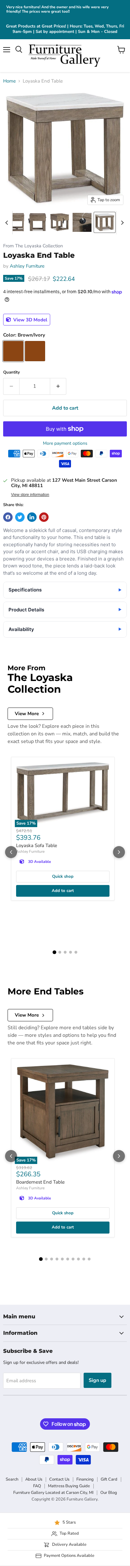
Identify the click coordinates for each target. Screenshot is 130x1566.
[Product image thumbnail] (16, 222)
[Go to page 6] (67, 1259)
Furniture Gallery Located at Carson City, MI (53, 1492)
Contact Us (59, 1479)
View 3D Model (29, 320)
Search (12, 1479)
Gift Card (109, 1479)
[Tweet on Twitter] (20, 517)
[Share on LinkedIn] (32, 517)
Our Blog (108, 1492)
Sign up (97, 1380)
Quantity (11, 372)
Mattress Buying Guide (69, 1486)
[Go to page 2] (59, 952)
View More (27, 713)
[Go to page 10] (89, 1259)
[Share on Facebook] (8, 517)
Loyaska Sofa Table (36, 845)
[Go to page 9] (83, 1259)
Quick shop (63, 876)
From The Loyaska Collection (33, 246)
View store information (30, 494)
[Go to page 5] (75, 952)
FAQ (37, 1486)
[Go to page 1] (54, 952)
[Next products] (119, 852)
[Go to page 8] (78, 1259)
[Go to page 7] (73, 1259)
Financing (85, 1479)
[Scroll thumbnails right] (121, 222)
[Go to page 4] (70, 952)
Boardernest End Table (40, 1182)
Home (9, 81)
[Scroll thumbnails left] (8, 222)
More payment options (65, 443)
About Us (33, 1479)
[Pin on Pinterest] (44, 517)
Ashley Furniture (27, 266)
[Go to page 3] (65, 952)
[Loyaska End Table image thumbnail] (104, 222)
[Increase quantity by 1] (58, 386)
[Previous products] (11, 852)
